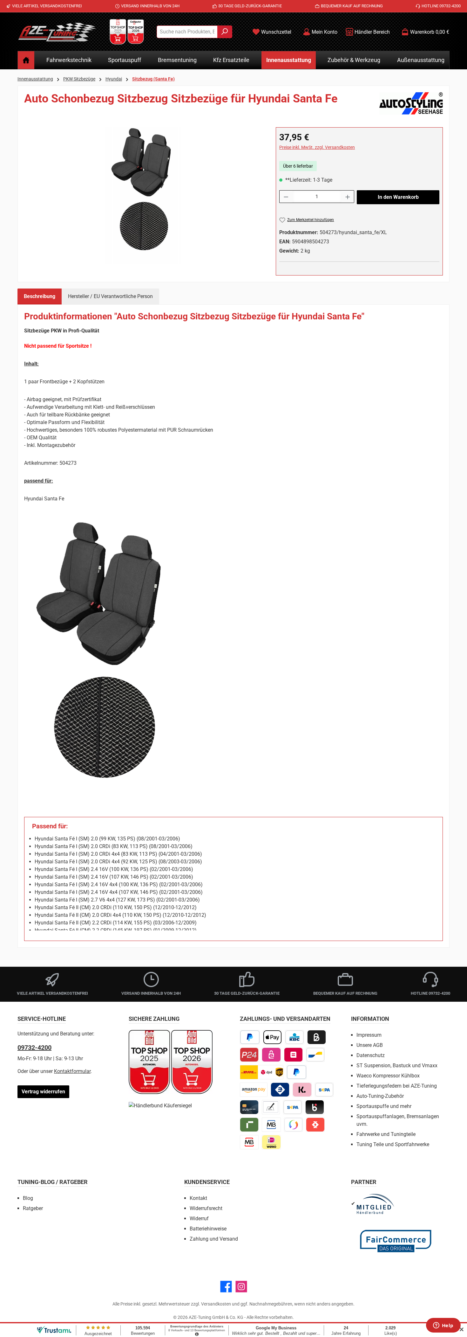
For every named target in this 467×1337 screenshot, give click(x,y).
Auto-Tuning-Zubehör (380, 1096)
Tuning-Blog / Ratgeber (52, 1182)
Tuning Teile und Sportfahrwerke (392, 1144)
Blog (28, 1198)
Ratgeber (33, 1208)
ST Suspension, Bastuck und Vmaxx (396, 1065)
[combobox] (187, 31)
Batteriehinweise (208, 1229)
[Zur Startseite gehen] (57, 32)
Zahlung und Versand (214, 1239)
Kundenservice (207, 1182)
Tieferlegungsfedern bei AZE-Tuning (396, 1086)
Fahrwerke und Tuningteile (386, 1134)
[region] (143, 195)
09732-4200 (34, 1047)
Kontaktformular (72, 1071)
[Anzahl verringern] (286, 196)
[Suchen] (224, 31)
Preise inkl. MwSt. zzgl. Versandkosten (317, 147)
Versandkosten (216, 1303)
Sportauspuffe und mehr (383, 1106)
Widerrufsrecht (206, 1208)
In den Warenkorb (398, 197)
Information (370, 1018)
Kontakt (198, 1198)
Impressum (369, 1035)
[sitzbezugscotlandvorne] (143, 195)
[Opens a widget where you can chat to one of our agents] (443, 1326)
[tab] (39, 296)
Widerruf (199, 1218)
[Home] (26, 60)
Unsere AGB (369, 1045)
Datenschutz (370, 1055)
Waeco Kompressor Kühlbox (388, 1076)
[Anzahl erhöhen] (348, 196)
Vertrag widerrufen (43, 1092)
